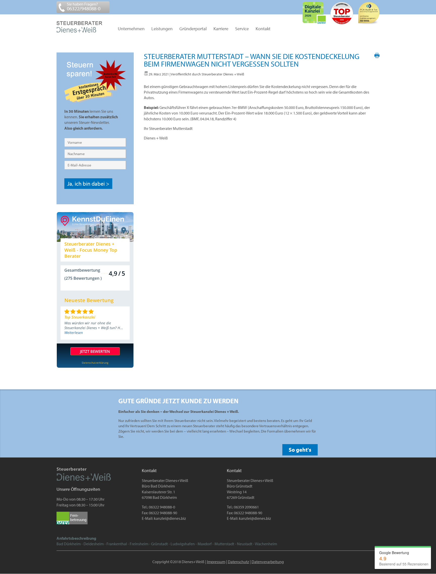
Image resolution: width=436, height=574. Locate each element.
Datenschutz (238, 561)
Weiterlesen (73, 332)
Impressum (216, 561)
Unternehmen (131, 29)
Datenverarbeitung (268, 561)
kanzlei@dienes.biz (170, 518)
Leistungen (162, 29)
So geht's (300, 449)
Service (242, 29)
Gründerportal (193, 29)
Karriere (220, 29)
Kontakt (263, 29)
